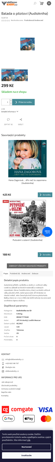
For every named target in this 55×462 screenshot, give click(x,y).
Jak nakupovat (7, 382)
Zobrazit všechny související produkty (27, 266)
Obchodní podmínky (9, 385)
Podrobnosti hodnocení (33, 20)
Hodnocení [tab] (26, 273)
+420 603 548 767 (12, 363)
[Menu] (49, 3)
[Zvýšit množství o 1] (10, 100)
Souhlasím (26, 455)
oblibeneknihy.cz (12, 371)
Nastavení (27, 446)
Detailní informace (8, 111)
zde (28, 440)
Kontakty (5, 395)
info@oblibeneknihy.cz (14, 359)
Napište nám (6, 392)
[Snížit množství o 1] (10, 103)
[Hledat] (35, 3)
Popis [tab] (6, 273)
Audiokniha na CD (24, 310)
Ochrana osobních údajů (10, 389)
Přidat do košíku (25, 102)
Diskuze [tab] (35, 273)
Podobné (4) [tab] (15, 273)
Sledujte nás (10, 367)
